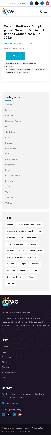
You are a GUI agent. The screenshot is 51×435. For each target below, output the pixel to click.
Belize (22, 270)
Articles (8, 105)
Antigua (22, 264)
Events (5, 347)
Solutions (11, 238)
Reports (8, 170)
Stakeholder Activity (28, 238)
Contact (5, 367)
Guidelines (10, 132)
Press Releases (11, 159)
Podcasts (9, 154)
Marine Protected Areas (17, 72)
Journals (8, 137)
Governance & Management (19, 69)
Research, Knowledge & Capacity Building (24, 231)
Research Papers (12, 175)
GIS (6, 126)
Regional (10, 264)
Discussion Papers (13, 121)
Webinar (9, 197)
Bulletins (9, 115)
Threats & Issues (36, 251)
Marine (10, 225)
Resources (9, 181)
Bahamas (35, 264)
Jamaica (10, 283)
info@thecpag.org (13, 410)
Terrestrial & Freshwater (16, 244)
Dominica (33, 270)
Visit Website (15, 56)
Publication (10, 165)
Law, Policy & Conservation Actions (21, 257)
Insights (40, 69)
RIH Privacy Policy (9, 372)
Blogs (7, 110)
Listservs (9, 143)
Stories (21, 251)
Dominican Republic (15, 277)
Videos (8, 192)
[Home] (8, 11)
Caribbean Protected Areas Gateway (29, 428)
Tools (7, 186)
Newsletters (10, 148)
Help (4, 377)
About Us (6, 362)
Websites (8, 43)
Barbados (11, 270)
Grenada (31, 277)
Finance (34, 244)
